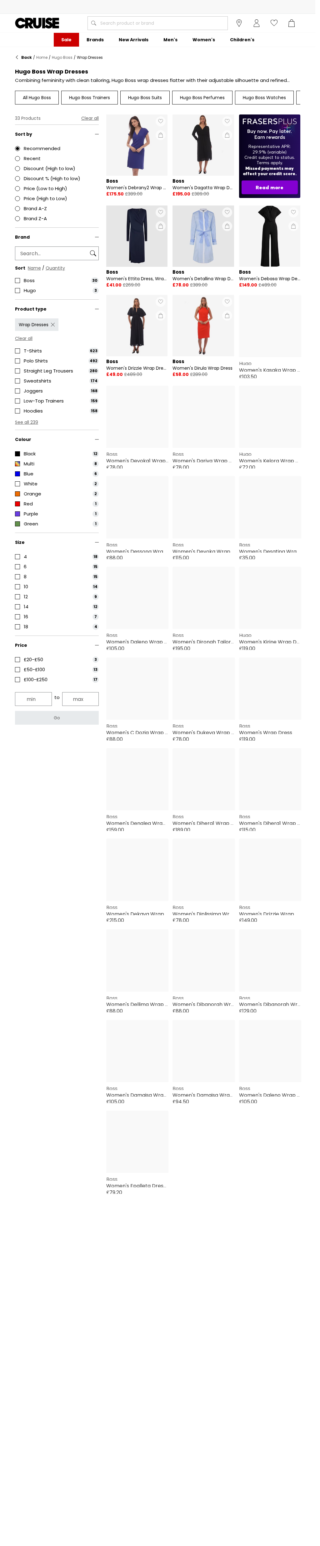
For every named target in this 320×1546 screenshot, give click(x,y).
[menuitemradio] (57, 149)
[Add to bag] (161, 135)
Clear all (90, 118)
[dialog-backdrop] (269, 156)
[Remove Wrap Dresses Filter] (53, 325)
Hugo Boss (62, 57)
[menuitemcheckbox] (57, 281)
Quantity (55, 268)
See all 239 (26, 422)
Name (34, 268)
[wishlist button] (274, 23)
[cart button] (291, 23)
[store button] (239, 23)
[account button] (256, 23)
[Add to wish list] (161, 121)
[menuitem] (66, 40)
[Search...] (94, 23)
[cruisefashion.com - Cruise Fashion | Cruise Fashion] (37, 23)
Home (42, 57)
